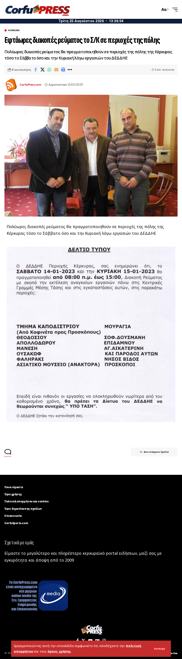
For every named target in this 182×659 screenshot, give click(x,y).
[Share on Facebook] (35, 69)
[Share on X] (42, 69)
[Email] (56, 69)
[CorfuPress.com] (37, 9)
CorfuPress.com (30, 84)
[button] (159, 649)
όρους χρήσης (59, 651)
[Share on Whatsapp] (49, 69)
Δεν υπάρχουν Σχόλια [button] (156, 451)
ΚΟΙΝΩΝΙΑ (13, 30)
